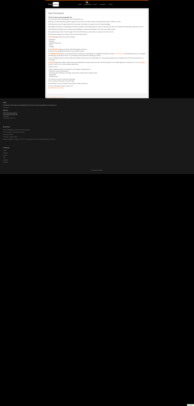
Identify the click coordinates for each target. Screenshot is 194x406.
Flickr (4, 157)
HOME (53, 37)
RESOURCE (56, 49)
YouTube (142, 62)
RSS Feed (5, 162)
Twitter (5, 150)
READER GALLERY (56, 53)
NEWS (80, 4)
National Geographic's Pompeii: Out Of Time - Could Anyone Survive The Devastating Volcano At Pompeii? (29, 139)
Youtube (5, 155)
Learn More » (6, 107)
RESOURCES (103, 4)
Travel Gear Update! (8, 134)
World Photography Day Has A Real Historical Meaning (16, 129)
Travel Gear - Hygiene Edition (10, 137)
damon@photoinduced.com (56, 88)
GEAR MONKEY (88, 4)
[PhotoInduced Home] (53, 4)
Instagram (5, 160)
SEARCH (111, 4)
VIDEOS (95, 4)
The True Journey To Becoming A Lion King (13, 132)
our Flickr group (119, 53)
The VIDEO (51, 62)
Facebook (5, 153)
